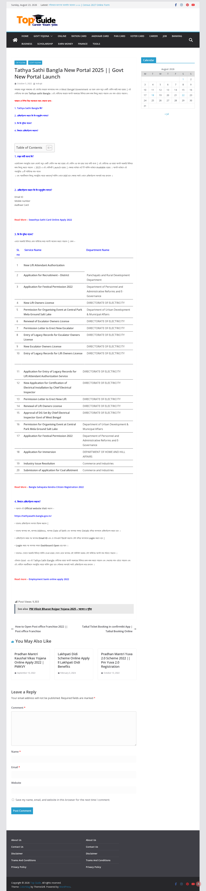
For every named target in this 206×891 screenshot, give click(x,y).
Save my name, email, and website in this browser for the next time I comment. (63, 800)
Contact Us (17, 846)
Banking (177, 36)
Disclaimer (17, 853)
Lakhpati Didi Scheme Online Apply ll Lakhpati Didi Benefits (73, 660)
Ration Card (78, 36)
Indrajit (39, 83)
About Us (16, 840)
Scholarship (45, 43)
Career (153, 36)
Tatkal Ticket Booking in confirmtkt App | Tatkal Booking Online (107, 629)
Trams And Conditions (23, 860)
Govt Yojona (41, 36)
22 (183, 95)
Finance (83, 43)
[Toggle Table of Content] (47, 147)
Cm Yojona (20, 62)
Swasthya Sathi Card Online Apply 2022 (51, 219)
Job (165, 36)
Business (27, 43)
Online (62, 36)
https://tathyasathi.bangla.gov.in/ (33, 515)
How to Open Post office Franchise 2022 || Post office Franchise (41, 629)
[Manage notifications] (198, 884)
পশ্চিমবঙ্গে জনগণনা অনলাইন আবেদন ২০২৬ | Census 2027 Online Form (79, 4)
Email (15, 767)
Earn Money (65, 43)
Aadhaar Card (100, 36)
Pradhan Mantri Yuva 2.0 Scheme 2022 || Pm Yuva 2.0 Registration (116, 660)
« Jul (167, 113)
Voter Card (137, 36)
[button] (51, 36)
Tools (96, 43)
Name (16, 751)
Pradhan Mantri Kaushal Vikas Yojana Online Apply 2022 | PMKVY (30, 660)
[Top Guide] (15, 40)
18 (152, 95)
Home (25, 36)
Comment (18, 707)
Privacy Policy (18, 867)
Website (16, 783)
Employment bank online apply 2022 (49, 579)
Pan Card (119, 36)
